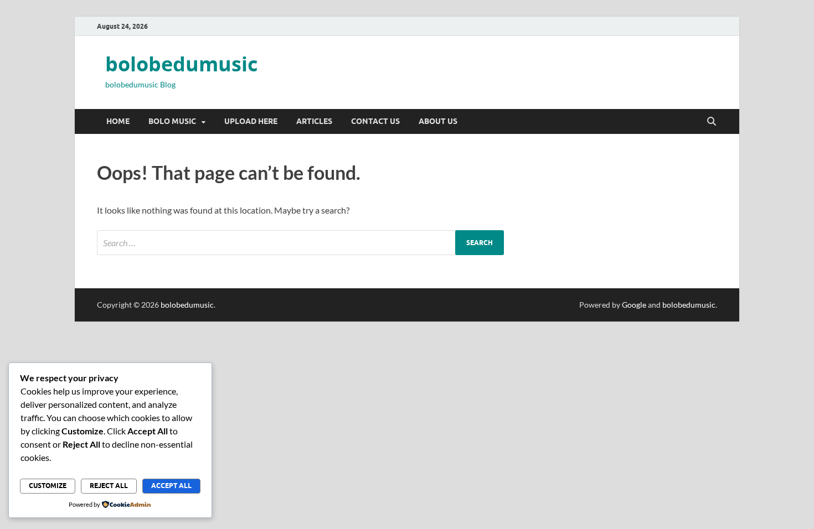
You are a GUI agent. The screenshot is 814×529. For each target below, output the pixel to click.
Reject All (109, 485)
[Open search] (711, 121)
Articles (314, 121)
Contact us (375, 121)
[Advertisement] (332, 398)
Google (634, 304)
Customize (47, 485)
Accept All (171, 485)
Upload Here (250, 121)
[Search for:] (300, 242)
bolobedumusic (181, 63)
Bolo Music (172, 121)
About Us (438, 121)
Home (118, 121)
